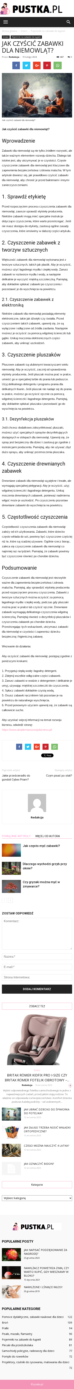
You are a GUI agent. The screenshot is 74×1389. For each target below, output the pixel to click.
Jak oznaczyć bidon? (39, 1163)
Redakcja (14, 56)
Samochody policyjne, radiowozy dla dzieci (28, 1351)
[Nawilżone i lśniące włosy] (11, 1291)
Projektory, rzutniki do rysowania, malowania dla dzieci (35, 1362)
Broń (5, 1322)
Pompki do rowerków (15, 1356)
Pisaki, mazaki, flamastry (17, 1334)
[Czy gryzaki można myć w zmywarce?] (11, 886)
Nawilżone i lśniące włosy (43, 1287)
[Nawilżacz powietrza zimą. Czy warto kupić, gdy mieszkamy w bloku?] (11, 1272)
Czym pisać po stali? (59, 775)
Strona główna (9, 31)
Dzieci (6, 37)
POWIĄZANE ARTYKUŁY (16, 836)
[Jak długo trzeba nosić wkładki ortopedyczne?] (11, 1132)
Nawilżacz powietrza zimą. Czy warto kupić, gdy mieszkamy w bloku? (46, 1271)
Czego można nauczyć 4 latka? (46, 1145)
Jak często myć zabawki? (41, 846)
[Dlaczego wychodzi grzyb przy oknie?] (11, 868)
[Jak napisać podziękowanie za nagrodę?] (11, 1254)
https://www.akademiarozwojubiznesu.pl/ (27, 729)
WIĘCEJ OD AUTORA (47, 836)
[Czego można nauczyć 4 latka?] (11, 1150)
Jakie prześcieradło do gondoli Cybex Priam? (16, 777)
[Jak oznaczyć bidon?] (11, 1168)
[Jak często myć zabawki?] (11, 850)
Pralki (5, 1328)
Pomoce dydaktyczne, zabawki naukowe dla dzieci (33, 1317)
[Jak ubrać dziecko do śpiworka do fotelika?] (11, 1114)
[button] (68, 22)
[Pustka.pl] (37, 9)
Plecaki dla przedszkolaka (17, 1345)
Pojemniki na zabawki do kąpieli (26, 37)
